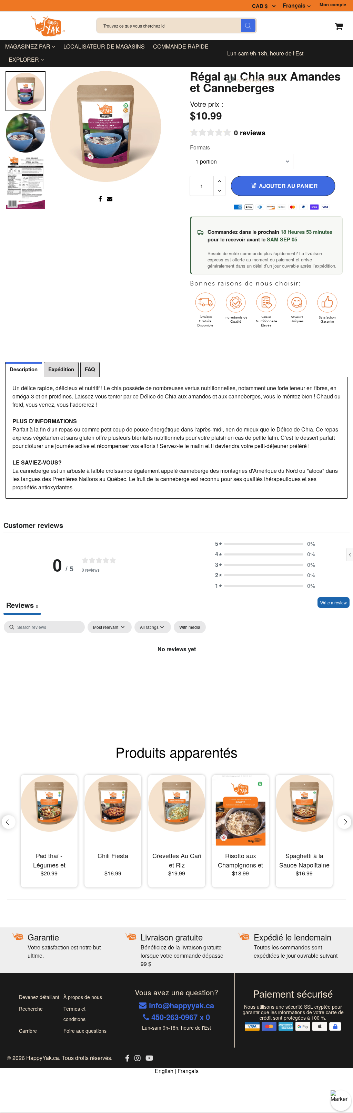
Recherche (31, 1008)
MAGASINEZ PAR (28, 46)
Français (294, 5)
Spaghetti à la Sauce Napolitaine (304, 860)
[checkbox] (190, 627)
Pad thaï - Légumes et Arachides (49, 860)
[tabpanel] (176, 672)
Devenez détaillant (39, 997)
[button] (265, 544)
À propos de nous (82, 997)
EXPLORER (24, 59)
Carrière (28, 1030)
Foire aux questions (85, 1030)
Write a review (333, 602)
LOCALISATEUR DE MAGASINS (104, 46)
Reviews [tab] (22, 605)
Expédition (61, 369)
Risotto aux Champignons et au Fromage (240, 860)
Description (24, 369)
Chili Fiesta (113, 855)
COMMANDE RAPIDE (181, 46)
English (164, 1071)
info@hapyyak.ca (256, 80)
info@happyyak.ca (181, 1005)
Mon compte (333, 4)
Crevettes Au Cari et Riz (176, 860)
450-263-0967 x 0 (180, 1017)
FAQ (90, 369)
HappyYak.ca (42, 1058)
